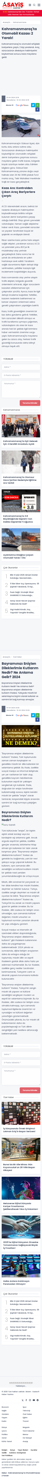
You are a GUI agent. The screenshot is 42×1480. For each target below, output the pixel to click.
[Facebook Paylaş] (37, 109)
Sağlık (15, 1383)
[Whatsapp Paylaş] (37, 105)
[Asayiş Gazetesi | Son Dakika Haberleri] (13, 5)
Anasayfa (6, 22)
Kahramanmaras (19, 22)
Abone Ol (9, 105)
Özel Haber (17, 657)
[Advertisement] (21, 81)
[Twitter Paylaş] (33, 105)
